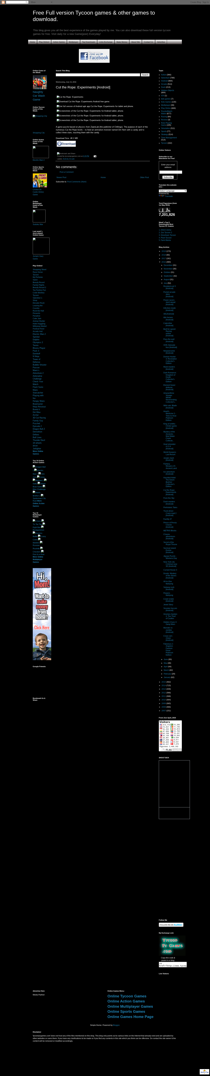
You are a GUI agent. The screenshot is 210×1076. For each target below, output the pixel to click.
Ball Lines (37, 437)
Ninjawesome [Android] (169, 352)
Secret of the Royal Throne (170, 543)
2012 (164, 693)
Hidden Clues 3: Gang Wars (170, 623)
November (168, 269)
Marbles (36, 543)
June (166, 659)
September (168, 276)
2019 (164, 251)
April (166, 667)
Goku (35, 484)
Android (65, 159)
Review (164, 120)
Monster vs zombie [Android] (168, 630)
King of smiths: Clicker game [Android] (170, 426)
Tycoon (164, 143)
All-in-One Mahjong (168, 582)
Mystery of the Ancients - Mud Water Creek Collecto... (169, 436)
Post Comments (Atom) (76, 182)
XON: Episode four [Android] (170, 346)
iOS (162, 96)
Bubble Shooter (39, 365)
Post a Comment (66, 172)
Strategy (164, 134)
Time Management (169, 138)
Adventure (165, 78)
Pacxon (36, 367)
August (167, 279)
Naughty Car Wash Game (39, 95)
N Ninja (36, 356)
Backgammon (38, 530)
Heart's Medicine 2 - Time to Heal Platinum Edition (169, 415)
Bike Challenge (39, 489)
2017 (164, 258)
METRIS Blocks (169, 531)
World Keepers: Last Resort (169, 453)
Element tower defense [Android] (169, 387)
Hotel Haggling (39, 324)
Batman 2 (40, 480)
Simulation (165, 128)
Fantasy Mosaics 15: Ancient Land (170, 466)
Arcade (72, 159)
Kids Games (166, 102)
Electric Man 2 (39, 160)
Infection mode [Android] (169, 309)
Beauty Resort (39, 282)
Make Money (122, 42)
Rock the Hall (38, 311)
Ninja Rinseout (39, 407)
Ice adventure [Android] (169, 473)
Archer (36, 415)
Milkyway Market (40, 326)
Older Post (144, 177)
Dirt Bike (36, 412)
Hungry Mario (39, 401)
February (168, 674)
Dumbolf (36, 353)
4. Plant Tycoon (165, 238)
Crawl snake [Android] (168, 600)
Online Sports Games (126, 1011)
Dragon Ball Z (39, 429)
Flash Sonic (38, 387)
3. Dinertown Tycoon (167, 235)
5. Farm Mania (165, 240)
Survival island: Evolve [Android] (169, 550)
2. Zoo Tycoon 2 (165, 232)
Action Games (59, 42)
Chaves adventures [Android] (169, 536)
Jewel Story (168, 605)
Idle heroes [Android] (168, 318)
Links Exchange (106, 42)
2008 (164, 707)
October (167, 272)
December (168, 265)
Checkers (37, 552)
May (166, 663)
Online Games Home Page (130, 1017)
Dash (163, 87)
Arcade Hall (38, 331)
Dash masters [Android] (169, 503)
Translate (169, 196)
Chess (38, 521)
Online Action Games (126, 1001)
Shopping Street (39, 269)
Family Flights (38, 285)
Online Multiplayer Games (130, 1006)
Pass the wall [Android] (168, 340)
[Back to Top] (204, 1072)
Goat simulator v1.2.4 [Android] (169, 446)
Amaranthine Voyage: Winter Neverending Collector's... (170, 397)
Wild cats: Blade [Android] (170, 406)
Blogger (116, 1025)
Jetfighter (37, 448)
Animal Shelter (39, 321)
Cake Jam (37, 318)
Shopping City (39, 133)
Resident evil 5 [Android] (169, 287)
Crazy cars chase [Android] (168, 638)
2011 (164, 696)
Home (32, 42)
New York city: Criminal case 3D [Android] (170, 564)
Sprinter (36, 337)
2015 (164, 682)
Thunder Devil (39, 440)
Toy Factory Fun (39, 290)
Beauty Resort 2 (39, 287)
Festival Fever (38, 329)
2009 (164, 703)
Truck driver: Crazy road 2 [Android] (169, 513)
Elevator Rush (39, 303)
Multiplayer (73, 42)
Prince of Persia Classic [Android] (170, 525)
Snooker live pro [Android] (170, 609)
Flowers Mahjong (168, 594)
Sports (163, 131)
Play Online (166, 108)
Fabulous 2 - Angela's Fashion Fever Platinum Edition (168, 649)
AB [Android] (168, 314)
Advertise (161, 42)
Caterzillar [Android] (168, 324)
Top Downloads (88, 42)
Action (163, 75)
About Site (135, 42)
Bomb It (36, 409)
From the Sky (168, 498)
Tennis (36, 345)
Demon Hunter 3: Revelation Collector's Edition (170, 360)
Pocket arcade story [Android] (169, 294)
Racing (164, 117)
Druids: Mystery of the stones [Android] (169, 575)
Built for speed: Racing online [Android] (169, 332)
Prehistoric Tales (170, 507)
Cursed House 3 (170, 570)
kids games (166, 99)
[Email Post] (94, 156)
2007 (164, 711)
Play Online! (44, 42)
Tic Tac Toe (37, 524)
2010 (164, 700)
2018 (164, 255)
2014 (164, 685)
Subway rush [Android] (168, 588)
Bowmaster (38, 404)
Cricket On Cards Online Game (38, 192)
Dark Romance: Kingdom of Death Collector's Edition (169, 377)
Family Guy (38, 421)
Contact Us (148, 42)
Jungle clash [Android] (168, 459)
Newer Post (61, 177)
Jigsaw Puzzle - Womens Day (170, 557)
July (166, 283)
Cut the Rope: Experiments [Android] (169, 492)
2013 (164, 689)
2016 (164, 262)
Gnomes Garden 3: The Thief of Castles (170, 616)
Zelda (42, 477)
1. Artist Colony (165, 230)
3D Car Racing (39, 418)
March (166, 670)
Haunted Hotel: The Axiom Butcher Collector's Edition (169, 482)
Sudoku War (38, 224)
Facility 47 (167, 519)
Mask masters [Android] (169, 368)
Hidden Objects (167, 90)
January (167, 677)
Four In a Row (38, 554)
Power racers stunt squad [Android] (169, 302)
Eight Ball (37, 527)
